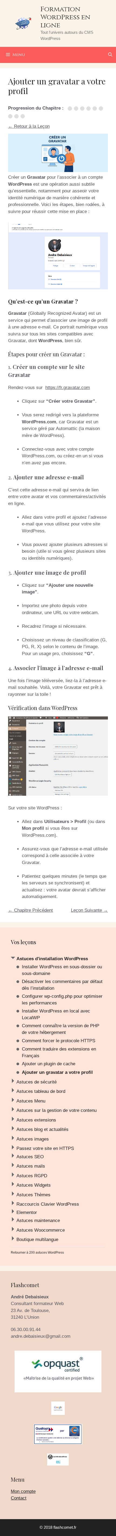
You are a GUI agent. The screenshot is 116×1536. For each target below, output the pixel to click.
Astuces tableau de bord (40, 1091)
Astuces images (32, 1139)
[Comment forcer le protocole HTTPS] (101, 108)
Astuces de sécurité (36, 1082)
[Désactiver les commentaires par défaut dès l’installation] (77, 108)
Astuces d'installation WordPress (52, 958)
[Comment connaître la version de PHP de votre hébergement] (96, 108)
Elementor (26, 1212)
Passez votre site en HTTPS (45, 1148)
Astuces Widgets (33, 1185)
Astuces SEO (30, 1156)
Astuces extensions (36, 1120)
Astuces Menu (30, 1101)
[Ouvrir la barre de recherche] (110, 55)
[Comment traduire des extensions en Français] (11, 116)
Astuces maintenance (38, 1220)
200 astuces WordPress (46, 1252)
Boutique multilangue (37, 1239)
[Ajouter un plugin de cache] (17, 116)
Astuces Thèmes (33, 1194)
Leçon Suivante (89, 910)
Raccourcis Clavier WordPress (47, 1204)
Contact (18, 1498)
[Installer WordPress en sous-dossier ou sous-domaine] (71, 108)
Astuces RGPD (31, 1175)
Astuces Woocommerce (40, 1230)
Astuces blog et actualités (42, 1129)
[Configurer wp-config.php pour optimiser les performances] (83, 108)
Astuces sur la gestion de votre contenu (56, 1110)
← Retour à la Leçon (29, 126)
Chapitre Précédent (30, 910)
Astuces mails (30, 1166)
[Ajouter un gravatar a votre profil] (23, 116)
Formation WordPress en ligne (65, 17)
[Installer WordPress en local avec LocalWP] (89, 108)
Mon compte (23, 1491)
